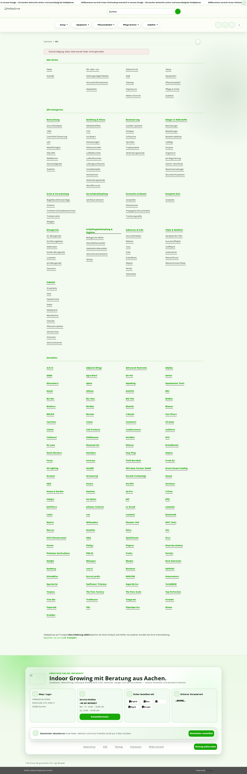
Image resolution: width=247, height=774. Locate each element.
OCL (167, 530)
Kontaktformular (100, 716)
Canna (89, 421)
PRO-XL (89, 553)
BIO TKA (130, 398)
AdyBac (169, 367)
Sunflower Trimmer (96, 584)
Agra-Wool (91, 375)
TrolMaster (92, 599)
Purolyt (169, 553)
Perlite (129, 268)
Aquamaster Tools (174, 383)
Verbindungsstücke (95, 180)
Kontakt (50, 76)
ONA (88, 537)
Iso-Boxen (91, 136)
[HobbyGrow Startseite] (25, 11)
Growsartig (92, 476)
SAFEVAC (170, 568)
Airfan (168, 375)
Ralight (50, 561)
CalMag (169, 142)
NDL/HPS (51, 153)
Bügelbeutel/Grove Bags (58, 199)
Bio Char (90, 398)
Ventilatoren (92, 174)
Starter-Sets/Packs (174, 163)
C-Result (130, 414)
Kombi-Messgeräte (56, 252)
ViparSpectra (133, 607)
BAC (167, 391)
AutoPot (130, 391)
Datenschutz (132, 69)
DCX (167, 437)
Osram (50, 545)
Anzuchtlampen (54, 125)
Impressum (131, 89)
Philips (89, 545)
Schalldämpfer (93, 169)
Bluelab (130, 406)
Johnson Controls (95, 506)
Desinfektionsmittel (95, 243)
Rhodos (129, 561)
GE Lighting (52, 468)
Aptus (89, 383)
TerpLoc (51, 591)
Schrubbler (52, 576)
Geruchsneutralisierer (97, 254)
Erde (128, 252)
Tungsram (131, 599)
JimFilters (52, 506)
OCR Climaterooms (56, 537)
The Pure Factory (95, 591)
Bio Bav (50, 398)
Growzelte (131, 199)
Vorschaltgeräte (54, 163)
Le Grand (130, 506)
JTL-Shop (209, 770)
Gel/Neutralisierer (95, 199)
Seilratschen (53, 331)
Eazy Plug (131, 452)
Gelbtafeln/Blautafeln (96, 248)
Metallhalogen (54, 147)
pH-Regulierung (173, 158)
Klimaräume (132, 205)
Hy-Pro (129, 491)
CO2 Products (93, 429)
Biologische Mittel (94, 237)
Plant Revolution (174, 545)
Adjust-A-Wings (94, 367)
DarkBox (130, 437)
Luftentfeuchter (93, 158)
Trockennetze (53, 216)
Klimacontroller (93, 147)
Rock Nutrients (173, 561)
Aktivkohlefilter (93, 125)
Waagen (50, 221)
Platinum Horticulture (58, 553)
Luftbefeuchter (93, 153)
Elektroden (52, 246)
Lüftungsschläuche (95, 163)
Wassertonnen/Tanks (176, 263)
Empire (169, 452)
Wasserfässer (172, 257)
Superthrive (132, 584)
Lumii (49, 514)
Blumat (169, 406)
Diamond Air (92, 445)
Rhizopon (91, 561)
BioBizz (169, 398)
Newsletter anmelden (201, 733)
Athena (90, 391)
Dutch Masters (54, 452)
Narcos (50, 530)
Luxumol (130, 514)
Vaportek (51, 607)
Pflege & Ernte (172, 89)
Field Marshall (133, 460)
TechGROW (171, 584)
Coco (128, 246)
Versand (61, 763)
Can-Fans (51, 421)
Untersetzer (171, 252)
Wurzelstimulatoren (175, 174)
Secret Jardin (93, 576)
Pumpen (130, 131)
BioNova (51, 406)
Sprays (89, 259)
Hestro (89, 483)
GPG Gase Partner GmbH (138, 468)
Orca (167, 537)
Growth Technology (136, 476)
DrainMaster (172, 445)
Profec (129, 553)
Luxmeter (51, 257)
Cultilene (170, 429)
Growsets (170, 199)
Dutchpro (91, 452)
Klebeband (52, 310)
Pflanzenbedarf (173, 82)
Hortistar (170, 483)
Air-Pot (129, 375)
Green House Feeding (176, 468)
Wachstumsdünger (175, 169)
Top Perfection (173, 591)
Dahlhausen (92, 437)
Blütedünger (172, 131)
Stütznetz (51, 337)
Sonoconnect (172, 576)
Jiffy (167, 499)
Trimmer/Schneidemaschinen (61, 210)
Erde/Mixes (131, 257)
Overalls (51, 320)
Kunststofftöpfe (173, 241)
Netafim (90, 530)
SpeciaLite (52, 584)
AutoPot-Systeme (134, 125)
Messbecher (53, 315)
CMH (49, 131)
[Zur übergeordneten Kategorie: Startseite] (198, 41)
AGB (128, 76)
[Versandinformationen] (180, 700)
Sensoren (51, 268)
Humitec (90, 491)
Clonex (50, 429)
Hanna (168, 476)
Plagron (130, 545)
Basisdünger (172, 125)
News (49, 69)
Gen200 (90, 468)
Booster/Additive (174, 136)
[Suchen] (178, 11)
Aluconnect (52, 383)
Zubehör (170, 95)
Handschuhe (53, 299)
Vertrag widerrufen (205, 746)
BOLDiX (50, 414)
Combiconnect (133, 429)
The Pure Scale (133, 591)
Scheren (51, 205)
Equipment (171, 76)
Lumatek (170, 506)
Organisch (171, 153)
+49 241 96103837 (88, 703)
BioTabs (90, 406)
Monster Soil (132, 522)
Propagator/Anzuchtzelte (138, 210)
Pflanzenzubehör (55, 326)
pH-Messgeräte (54, 263)
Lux (88, 514)
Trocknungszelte (134, 216)
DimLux (130, 445)
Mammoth (170, 514)
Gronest (51, 476)
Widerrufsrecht (133, 95)
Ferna (50, 460)
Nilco (128, 530)
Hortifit (130, 483)
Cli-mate (169, 421)
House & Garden (55, 491)
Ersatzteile (52, 288)
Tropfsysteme (132, 147)
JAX (127, 499)
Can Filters (171, 414)
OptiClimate (132, 537)
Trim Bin (51, 599)
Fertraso (90, 460)
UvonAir (169, 599)
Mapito (129, 263)
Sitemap (130, 82)
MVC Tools (170, 522)
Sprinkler (130, 142)
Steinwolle (131, 274)
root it (89, 568)
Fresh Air (170, 460)
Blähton (130, 241)
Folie (49, 293)
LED (48, 142)
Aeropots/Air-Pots (174, 235)
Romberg (51, 568)
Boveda (90, 414)
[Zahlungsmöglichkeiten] (147, 704)
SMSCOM (130, 576)
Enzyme (169, 147)
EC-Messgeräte (54, 235)
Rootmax (130, 568)
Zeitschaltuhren (54, 342)
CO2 (88, 131)
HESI (49, 483)
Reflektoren (52, 158)
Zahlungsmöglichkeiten (97, 76)
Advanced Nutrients (136, 367)
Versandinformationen (97, 82)
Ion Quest (91, 499)
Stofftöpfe (170, 246)
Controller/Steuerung (57, 136)
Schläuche (131, 136)
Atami (50, 391)
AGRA (49, 375)
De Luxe (51, 445)
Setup (168, 69)
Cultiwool (52, 437)
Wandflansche (93, 185)
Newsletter (91, 89)
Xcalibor (51, 615)
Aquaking (131, 383)
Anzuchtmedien (133, 235)
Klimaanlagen (93, 142)
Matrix (50, 522)
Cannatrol (131, 421)
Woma (168, 607)
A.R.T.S (50, 367)
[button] (218, 25)
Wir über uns (92, 69)
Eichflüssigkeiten (55, 241)
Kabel (49, 304)
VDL (88, 607)
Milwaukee (92, 522)
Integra (50, 499)
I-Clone (169, 491)
